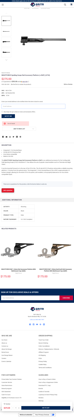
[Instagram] (33, 324)
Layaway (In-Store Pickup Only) (48, 394)
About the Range (7, 349)
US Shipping (42, 355)
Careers (4, 358)
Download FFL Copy (45, 385)
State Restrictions (7, 385)
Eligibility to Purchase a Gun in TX (11, 397)
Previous (6, 13)
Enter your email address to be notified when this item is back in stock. (22, 101)
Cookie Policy (55, 365)
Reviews (41, 397)
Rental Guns (5, 352)
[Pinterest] (20, 136)
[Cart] (71, 4)
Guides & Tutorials (44, 391)
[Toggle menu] (2, 4)
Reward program (7, 388)
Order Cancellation (44, 346)
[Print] (9, 136)
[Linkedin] (16, 136)
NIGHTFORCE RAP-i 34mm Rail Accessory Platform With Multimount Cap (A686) (18, 270)
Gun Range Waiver (7, 355)
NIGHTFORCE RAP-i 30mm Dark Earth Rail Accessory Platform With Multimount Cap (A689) (55, 270)
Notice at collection (26, 414)
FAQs (40, 358)
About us (4, 343)
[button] (15, 82)
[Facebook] (3, 136)
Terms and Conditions (55, 368)
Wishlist (8, 404)
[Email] (6, 136)
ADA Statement (6, 391)
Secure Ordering (43, 343)
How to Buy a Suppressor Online (48, 382)
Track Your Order (44, 340)
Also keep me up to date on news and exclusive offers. (20, 112)
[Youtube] (37, 324)
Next (6, 60)
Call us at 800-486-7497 (37, 319)
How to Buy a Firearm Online (47, 379)
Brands (41, 388)
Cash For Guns (6, 394)
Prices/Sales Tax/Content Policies (12, 379)
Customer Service (7, 382)
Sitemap (41, 401)
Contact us (5, 346)
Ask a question (7, 190)
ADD (43, 408)
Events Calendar (6, 361)
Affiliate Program (44, 352)
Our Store (4, 340)
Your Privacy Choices (42, 414)
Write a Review (68, 84)
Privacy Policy (55, 361)
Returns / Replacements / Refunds (49, 349)
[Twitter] (13, 136)
